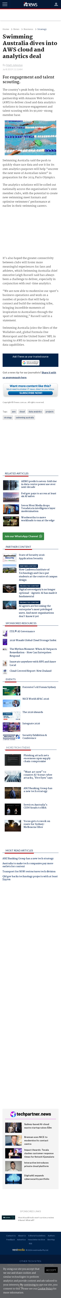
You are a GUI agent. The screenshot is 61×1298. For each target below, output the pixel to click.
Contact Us (11, 1235)
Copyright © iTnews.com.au (15, 402)
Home (6, 29)
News (16, 29)
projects (50, 411)
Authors (51, 1235)
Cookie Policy (45, 1289)
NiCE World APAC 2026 (35, 699)
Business (28, 29)
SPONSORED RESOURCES (21, 623)
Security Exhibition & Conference (34, 737)
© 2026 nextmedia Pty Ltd (37, 1250)
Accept (51, 1270)
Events (11, 679)
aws (14, 411)
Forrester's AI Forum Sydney (39, 687)
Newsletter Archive (36, 1239)
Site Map (51, 1239)
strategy (8, 417)
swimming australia (25, 417)
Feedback (10, 1239)
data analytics (35, 411)
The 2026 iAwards (32, 712)
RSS (30, 1243)
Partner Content (18, 546)
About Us (22, 1235)
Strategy (42, 29)
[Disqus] (30, 929)
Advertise (21, 1239)
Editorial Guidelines (37, 1235)
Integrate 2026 (31, 724)
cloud (22, 411)
